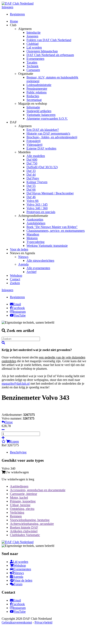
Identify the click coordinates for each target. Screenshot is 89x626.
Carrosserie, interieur (23, 494)
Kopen (14, 441)
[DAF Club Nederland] (18, 3)
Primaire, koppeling (23, 501)
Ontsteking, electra (22, 509)
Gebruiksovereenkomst (17, 622)
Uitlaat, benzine (20, 505)
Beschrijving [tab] (18, 452)
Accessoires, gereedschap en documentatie (37, 490)
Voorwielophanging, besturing (29, 520)
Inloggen (7, 7)
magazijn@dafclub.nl (16, 383)
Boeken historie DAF (24, 527)
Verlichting (17, 512)
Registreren (17, 14)
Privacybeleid (43, 622)
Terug (9, 422)
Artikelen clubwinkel (23, 531)
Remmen (16, 516)
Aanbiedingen (19, 486)
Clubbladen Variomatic (25, 535)
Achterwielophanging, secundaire (32, 523)
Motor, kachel (19, 497)
